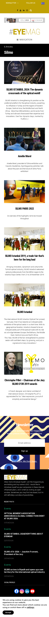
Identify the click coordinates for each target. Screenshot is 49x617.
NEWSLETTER (11, 3)
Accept (8, 612)
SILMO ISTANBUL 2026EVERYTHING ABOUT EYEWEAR (23, 535)
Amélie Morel (24, 156)
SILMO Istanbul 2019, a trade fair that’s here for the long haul (24, 257)
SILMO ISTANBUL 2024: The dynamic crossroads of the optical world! (24, 91)
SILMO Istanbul (24, 312)
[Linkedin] (27, 591)
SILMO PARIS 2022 (24, 208)
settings (30, 607)
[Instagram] (21, 591)
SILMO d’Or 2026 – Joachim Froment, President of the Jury (21, 553)
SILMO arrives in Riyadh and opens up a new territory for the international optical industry (24, 571)
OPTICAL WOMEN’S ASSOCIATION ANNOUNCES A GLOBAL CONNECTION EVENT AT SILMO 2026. (24, 516)
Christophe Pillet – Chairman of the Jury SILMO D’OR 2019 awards (24, 382)
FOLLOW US (30, 3)
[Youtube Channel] (32, 591)
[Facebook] (16, 591)
